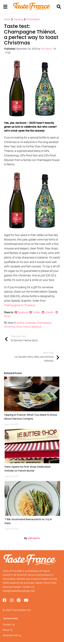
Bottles (20, 322)
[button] (31, 416)
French (26, 326)
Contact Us (9, 624)
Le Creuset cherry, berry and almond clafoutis (34, 356)
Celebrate (30, 322)
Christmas (9, 326)
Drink (19, 326)
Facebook (23, 312)
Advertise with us (12, 635)
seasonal (36, 326)
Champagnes (44, 322)
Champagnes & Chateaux (19, 305)
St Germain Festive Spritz (24, 338)
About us (7, 629)
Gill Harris (46, 48)
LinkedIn (49, 312)
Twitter (36, 312)
